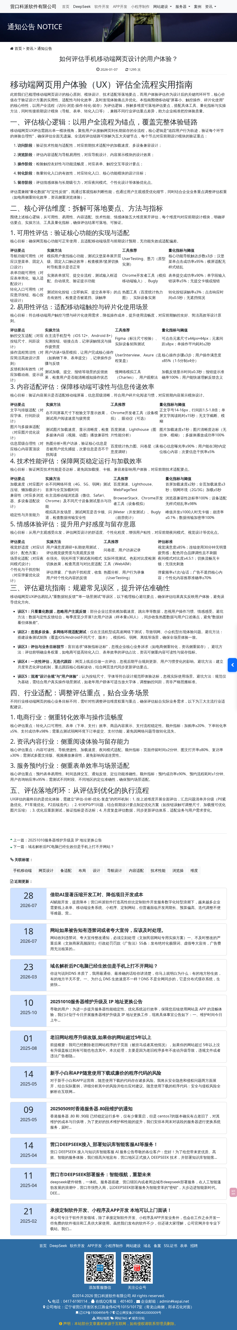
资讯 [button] (209, 6)
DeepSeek (82, 6)
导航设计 (114, 870)
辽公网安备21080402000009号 (138, 1312)
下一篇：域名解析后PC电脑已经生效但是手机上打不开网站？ (63, 846)
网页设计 (46, 870)
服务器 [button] (181, 6)
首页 (65, 6)
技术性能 (158, 870)
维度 (194, 870)
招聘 (194, 1245)
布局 (82, 870)
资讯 (29, 48)
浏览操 (178, 870)
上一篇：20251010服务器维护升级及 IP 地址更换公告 (57, 840)
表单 (183, 1245)
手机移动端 (22, 870)
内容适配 (136, 870)
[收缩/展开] (232, 665)
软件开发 (101, 6)
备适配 (66, 870)
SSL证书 (170, 1245)
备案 (157, 1245)
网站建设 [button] (161, 6)
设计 (96, 870)
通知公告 (44, 48)
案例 (197, 6)
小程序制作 (140, 6)
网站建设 (133, 1245)
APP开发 (120, 6)
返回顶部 (233, 1192)
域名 (147, 1245)
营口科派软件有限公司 (33, 6)
